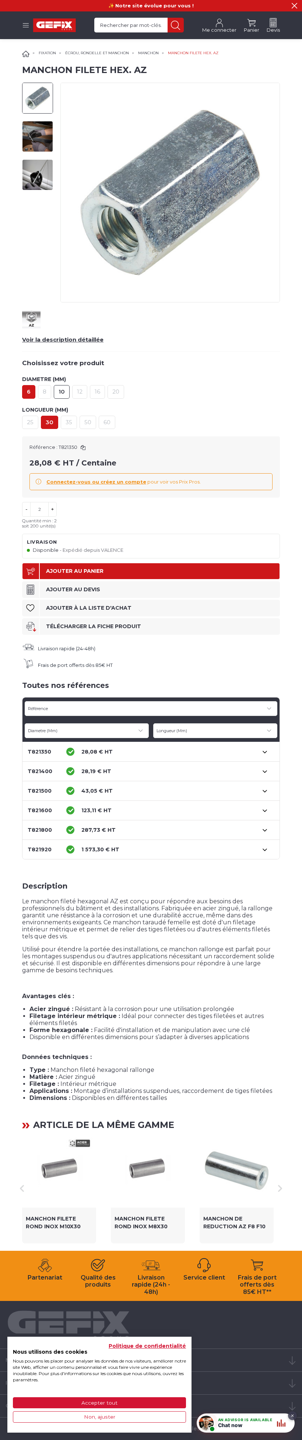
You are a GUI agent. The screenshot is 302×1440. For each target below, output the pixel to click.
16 (97, 391)
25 (30, 422)
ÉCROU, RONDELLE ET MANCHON (97, 53)
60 (106, 422)
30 (49, 422)
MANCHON (148, 53)
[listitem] (59, 1188)
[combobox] (151, 708)
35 (69, 422)
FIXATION (47, 53)
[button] (294, 6)
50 (87, 422)
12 (79, 391)
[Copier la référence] (83, 447)
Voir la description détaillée (62, 339)
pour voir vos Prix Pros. (123, 482)
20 (115, 391)
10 (62, 391)
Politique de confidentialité (147, 1346)
